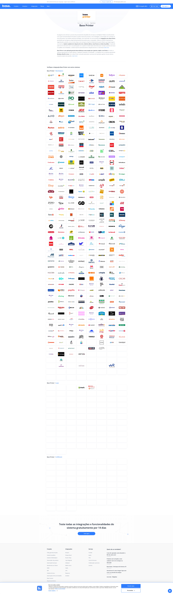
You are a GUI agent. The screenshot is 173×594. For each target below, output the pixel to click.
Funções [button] (16, 6)
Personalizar (130, 590)
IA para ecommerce (51, 581)
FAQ (89, 557)
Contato (90, 552)
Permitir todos (131, 586)
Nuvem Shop (68, 557)
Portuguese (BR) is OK (121, 1)
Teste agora (165, 6)
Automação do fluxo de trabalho (54, 575)
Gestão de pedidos (51, 555)
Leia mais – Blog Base (112, 577)
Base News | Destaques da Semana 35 (116, 566)
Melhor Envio (68, 565)
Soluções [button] (24, 6)
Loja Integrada (68, 560)
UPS (66, 570)
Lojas (57, 383)
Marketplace (59, 71)
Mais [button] (48, 6)
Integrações (34, 6)
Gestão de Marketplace (52, 557)
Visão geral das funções (52, 552)
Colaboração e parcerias (94, 563)
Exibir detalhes (52, 590)
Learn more (74, 56)
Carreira (90, 565)
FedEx (66, 568)
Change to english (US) (106, 1)
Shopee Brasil (68, 555)
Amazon (67, 552)
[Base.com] (6, 6)
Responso (67, 573)
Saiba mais (106, 47)
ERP (48, 570)
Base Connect (50, 578)
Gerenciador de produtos (52, 560)
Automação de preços (52, 563)
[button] (142, 6)
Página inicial (80, 23)
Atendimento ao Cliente (52, 565)
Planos (42, 6)
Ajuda (90, 555)
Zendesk (67, 575)
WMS (48, 568)
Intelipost (67, 563)
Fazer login (155, 6)
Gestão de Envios (51, 573)
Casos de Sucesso (93, 560)
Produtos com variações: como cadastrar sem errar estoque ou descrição (115, 560)
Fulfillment (59, 457)
